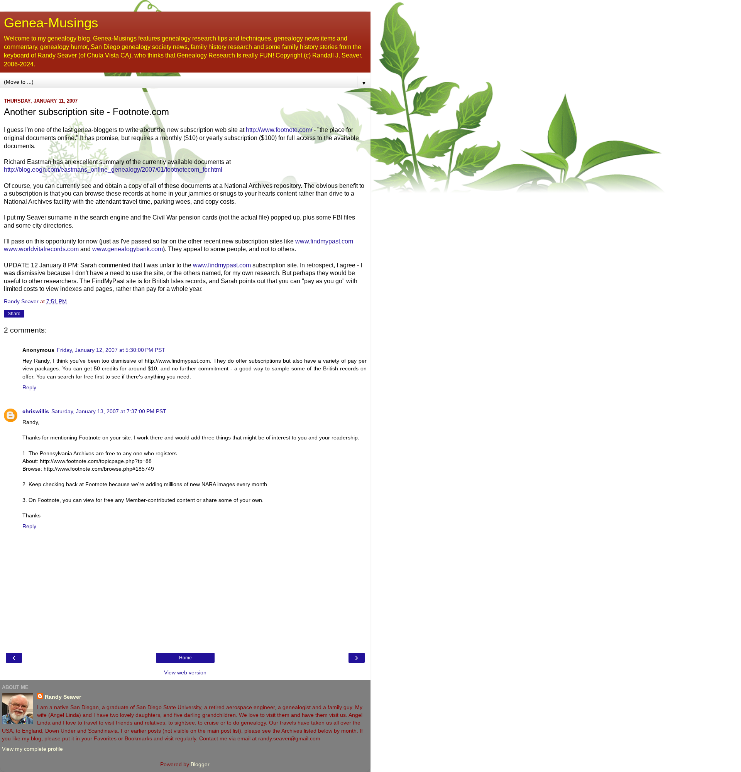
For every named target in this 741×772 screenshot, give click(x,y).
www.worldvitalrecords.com (41, 249)
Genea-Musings (51, 22)
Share (14, 313)
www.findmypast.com (324, 241)
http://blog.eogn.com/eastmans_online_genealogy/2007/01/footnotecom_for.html (113, 169)
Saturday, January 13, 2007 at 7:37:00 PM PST (108, 411)
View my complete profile (32, 749)
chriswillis (35, 411)
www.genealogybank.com (127, 249)
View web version (185, 672)
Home (185, 658)
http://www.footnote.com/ (279, 130)
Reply (29, 387)
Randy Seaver (63, 697)
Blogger (200, 764)
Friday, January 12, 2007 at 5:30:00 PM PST (111, 350)
